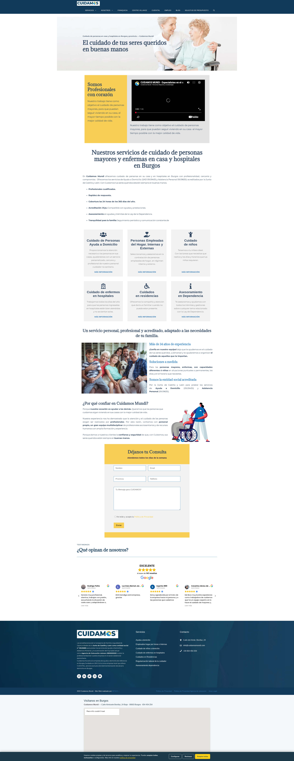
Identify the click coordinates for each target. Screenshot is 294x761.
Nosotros (105, 10)
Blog (178, 10)
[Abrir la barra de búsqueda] (214, 10)
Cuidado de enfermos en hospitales (150, 653)
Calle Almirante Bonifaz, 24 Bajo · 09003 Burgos (121, 704)
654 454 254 (147, 704)
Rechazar (188, 756)
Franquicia (122, 10)
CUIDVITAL (156, 10)
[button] (79, 596)
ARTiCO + (115, 691)
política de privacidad (127, 758)
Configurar (175, 756)
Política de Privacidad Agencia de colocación (190, 691)
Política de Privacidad (143, 517)
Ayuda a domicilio (143, 640)
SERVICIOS (89, 10)
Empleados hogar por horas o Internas (151, 644)
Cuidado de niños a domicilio (148, 648)
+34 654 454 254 (190, 651)
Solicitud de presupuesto (197, 10)
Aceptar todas (202, 756)
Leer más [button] (153, 606)
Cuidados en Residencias (146, 657)
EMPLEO (168, 10)
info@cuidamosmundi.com (194, 645)
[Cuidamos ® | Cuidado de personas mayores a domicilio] (88, 3)
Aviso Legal (213, 691)
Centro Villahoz (139, 10)
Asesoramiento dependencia (147, 665)
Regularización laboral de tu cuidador (151, 661)
